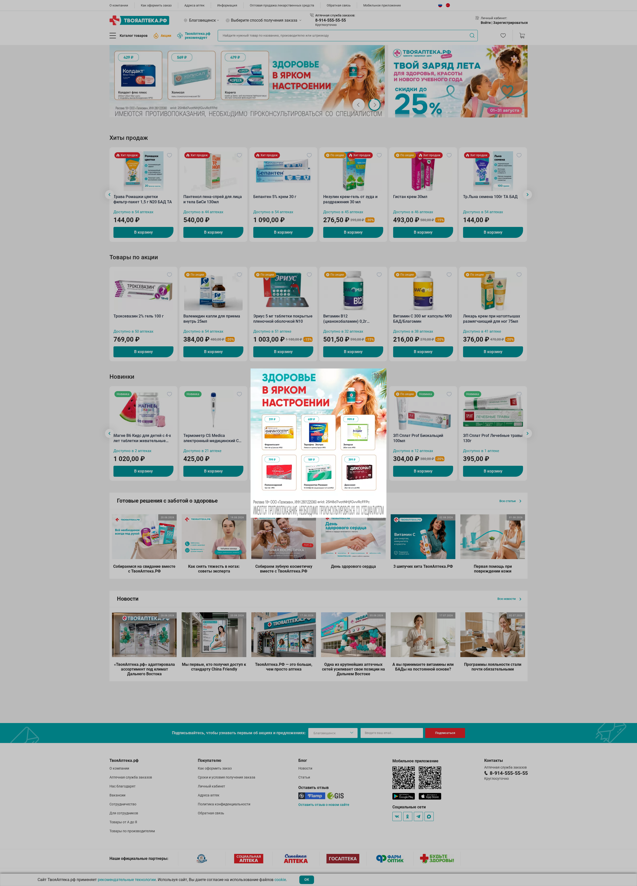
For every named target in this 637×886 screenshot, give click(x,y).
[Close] (380, 373)
